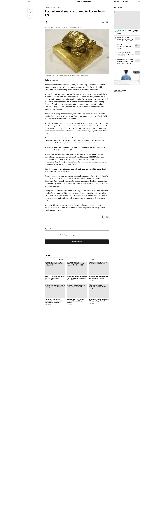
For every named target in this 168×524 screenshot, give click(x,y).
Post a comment (77, 241)
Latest (61, 259)
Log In (138, 1)
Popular (93, 259)
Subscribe (116, 1)
